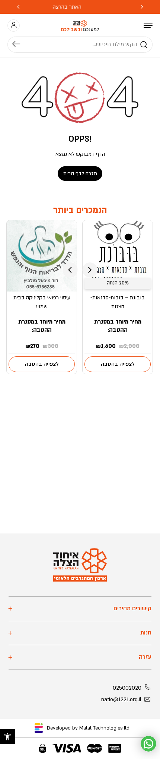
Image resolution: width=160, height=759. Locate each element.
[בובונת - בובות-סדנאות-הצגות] (117, 256)
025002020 (127, 688)
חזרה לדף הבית (80, 173)
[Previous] (142, 7)
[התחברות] (14, 25)
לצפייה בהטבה (118, 364)
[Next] (18, 7)
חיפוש (20, 45)
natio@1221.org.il (121, 699)
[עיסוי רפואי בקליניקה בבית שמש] (41, 256)
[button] (7, 736)
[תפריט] (148, 25)
